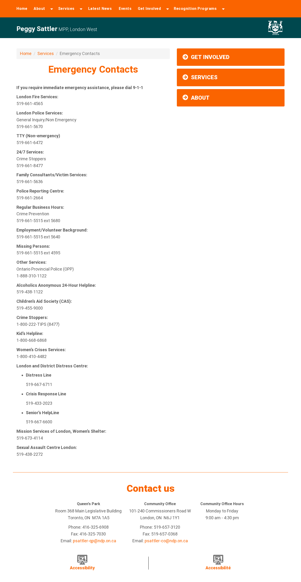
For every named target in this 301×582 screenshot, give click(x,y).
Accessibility (82, 567)
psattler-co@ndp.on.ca (166, 540)
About (39, 8)
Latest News (100, 8)
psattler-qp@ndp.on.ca (94, 540)
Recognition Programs (195, 8)
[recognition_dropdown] (223, 8)
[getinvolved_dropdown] (167, 8)
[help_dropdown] (81, 8)
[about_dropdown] (52, 8)
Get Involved (149, 8)
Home (21, 8)
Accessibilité (218, 567)
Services (66, 8)
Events (125, 8)
